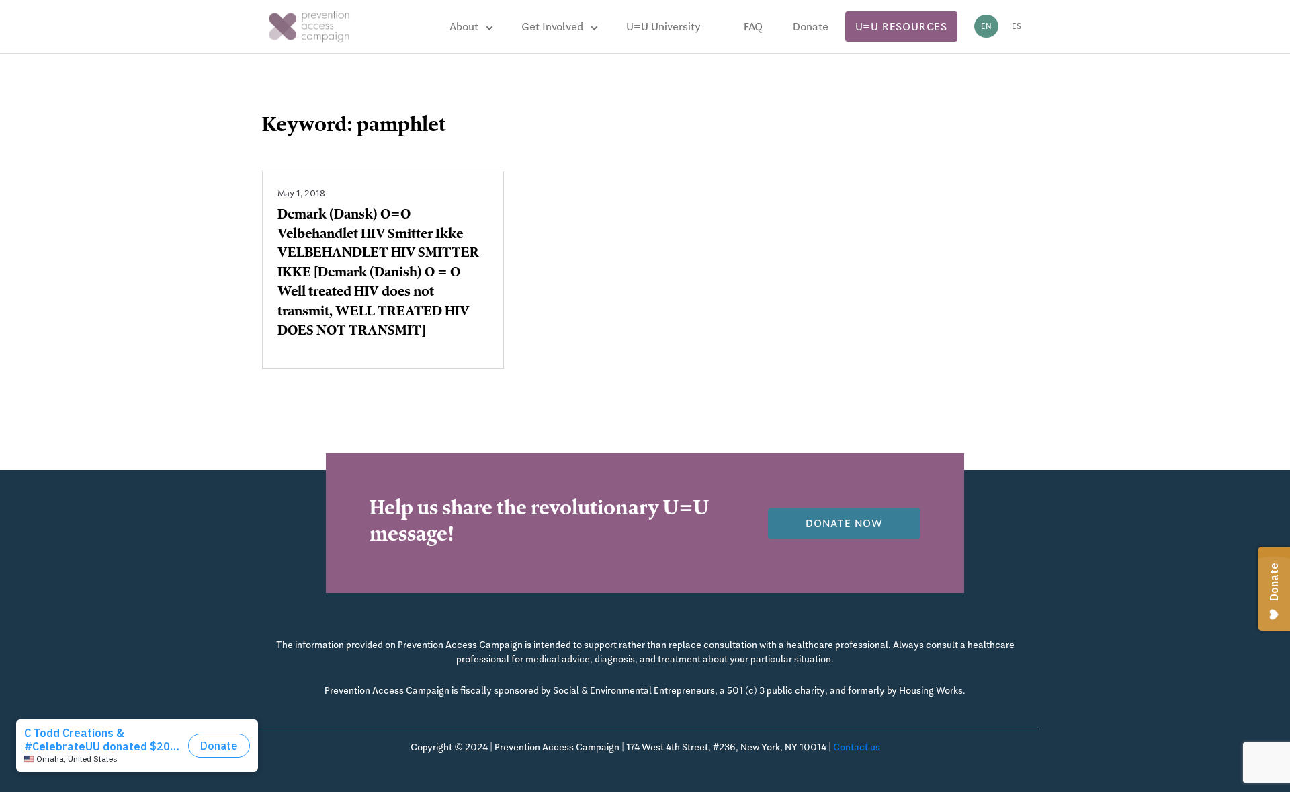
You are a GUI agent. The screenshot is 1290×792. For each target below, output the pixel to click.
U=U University (663, 26)
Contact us (856, 747)
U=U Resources (901, 26)
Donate (810, 26)
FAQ (753, 26)
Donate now (844, 523)
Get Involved (552, 26)
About (463, 26)
